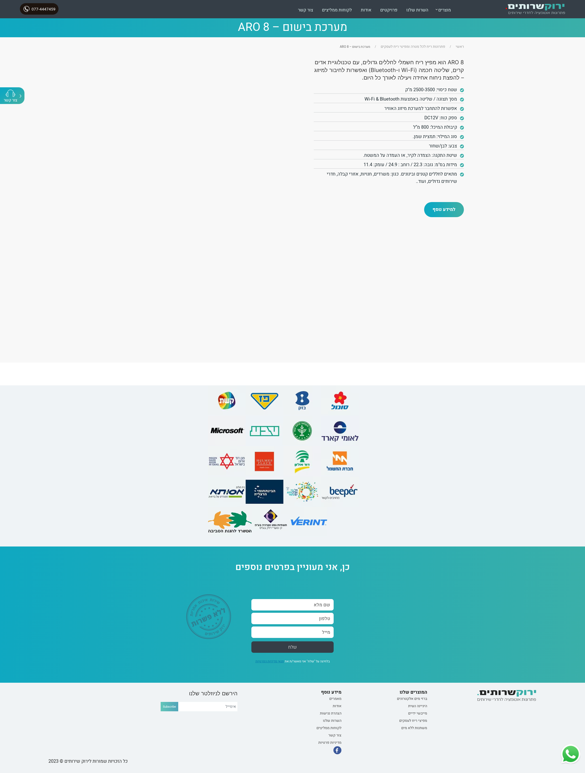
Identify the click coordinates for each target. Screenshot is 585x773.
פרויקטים (388, 10)
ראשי (460, 46)
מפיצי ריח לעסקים (413, 720)
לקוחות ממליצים (337, 10)
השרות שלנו (417, 10)
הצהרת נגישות (330, 713)
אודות (366, 10)
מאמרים (335, 698)
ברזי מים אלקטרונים (412, 698)
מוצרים (444, 10)
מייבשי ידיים (417, 713)
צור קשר (305, 10)
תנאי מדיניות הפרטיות (269, 661)
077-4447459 (44, 9)
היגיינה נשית (417, 706)
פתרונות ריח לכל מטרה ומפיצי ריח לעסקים (413, 46)
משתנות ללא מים (414, 728)
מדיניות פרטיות (329, 742)
